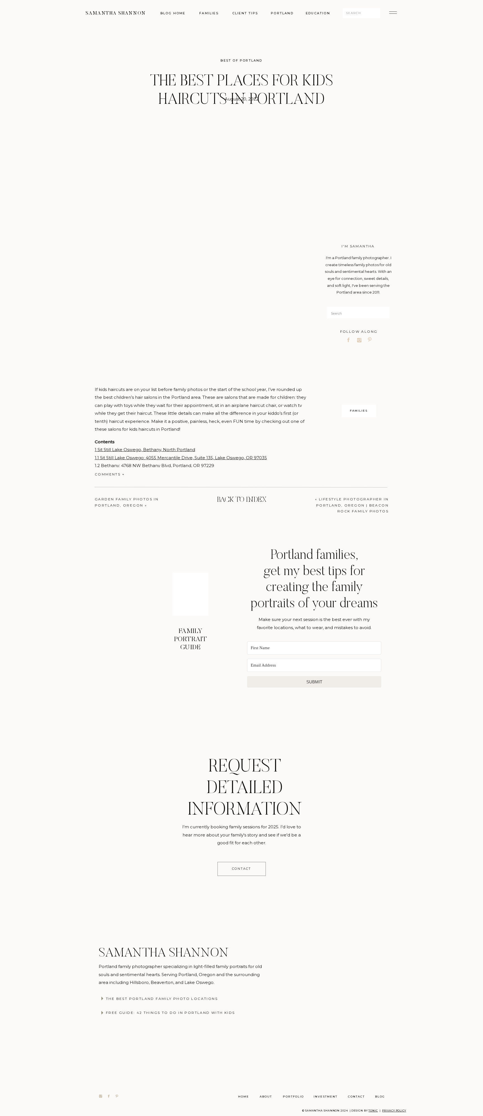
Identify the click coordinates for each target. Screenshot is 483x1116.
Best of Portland (241, 60)
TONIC (373, 1110)
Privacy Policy (394, 1110)
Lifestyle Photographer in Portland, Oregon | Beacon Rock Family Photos (352, 505)
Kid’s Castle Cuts (200, 879)
